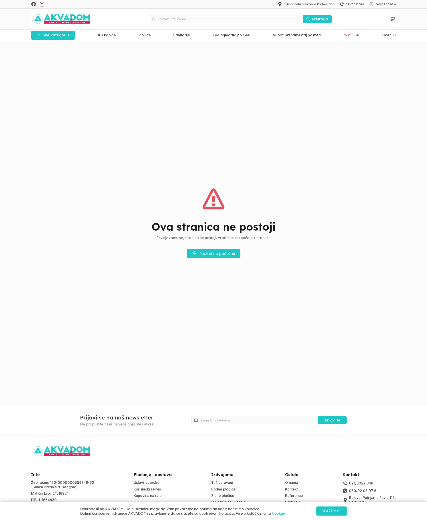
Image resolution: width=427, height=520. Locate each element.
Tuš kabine (106, 35)
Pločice (144, 35)
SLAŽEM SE (332, 511)
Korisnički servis (147, 489)
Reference (294, 495)
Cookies (279, 513)
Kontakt (291, 489)
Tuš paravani (222, 482)
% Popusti (351, 35)
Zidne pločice (222, 495)
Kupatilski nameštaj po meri (297, 35)
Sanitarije (181, 35)
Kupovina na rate (148, 495)
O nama (291, 482)
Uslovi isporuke (146, 482)
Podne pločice (223, 489)
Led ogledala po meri (231, 35)
